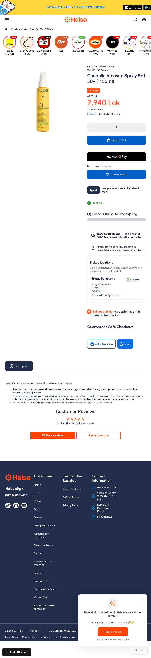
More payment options (100, 166)
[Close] (145, 7)
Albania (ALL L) (13, 631)
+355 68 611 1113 (106, 487)
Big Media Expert (69, 631)
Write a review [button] (52, 435)
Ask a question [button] (98, 435)
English (34, 631)
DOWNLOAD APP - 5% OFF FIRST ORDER (76, 7)
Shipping (91, 113)
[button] (144, 19)
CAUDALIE (102, 69)
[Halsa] (75, 19)
